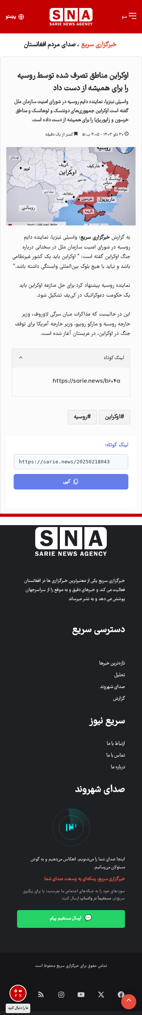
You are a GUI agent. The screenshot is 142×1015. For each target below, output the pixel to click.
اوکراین (112, 417)
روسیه (80, 417)
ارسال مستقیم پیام (71, 919)
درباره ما (118, 767)
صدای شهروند (112, 687)
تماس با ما (115, 755)
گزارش (119, 698)
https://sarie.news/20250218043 (64, 461)
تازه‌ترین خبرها (112, 663)
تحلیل (119, 675)
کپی (66, 481)
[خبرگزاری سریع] (71, 16)
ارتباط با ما (116, 744)
